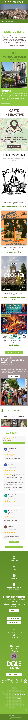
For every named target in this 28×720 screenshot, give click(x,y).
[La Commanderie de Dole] (14, 646)
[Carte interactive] (17, 1)
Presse (14, 569)
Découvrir (14, 376)
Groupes (14, 578)
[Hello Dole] (14, 656)
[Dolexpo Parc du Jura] (14, 650)
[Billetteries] (13, 1)
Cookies (8, 718)
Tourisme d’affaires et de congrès (14, 588)
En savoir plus (14, 146)
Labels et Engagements (14, 632)
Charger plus (14, 541)
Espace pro (14, 560)
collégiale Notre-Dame (13, 98)
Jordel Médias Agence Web (16, 717)
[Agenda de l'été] (15, 1)
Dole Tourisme (9, 21)
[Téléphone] (11, 1)
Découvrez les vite (5, 103)
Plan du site (12, 718)
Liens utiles (14, 637)
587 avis (4, 440)
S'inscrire (14, 610)
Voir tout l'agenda (14, 352)
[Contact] (8, 1)
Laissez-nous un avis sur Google (14, 442)
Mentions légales (18, 718)
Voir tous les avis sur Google (14, 547)
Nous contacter (14, 674)
